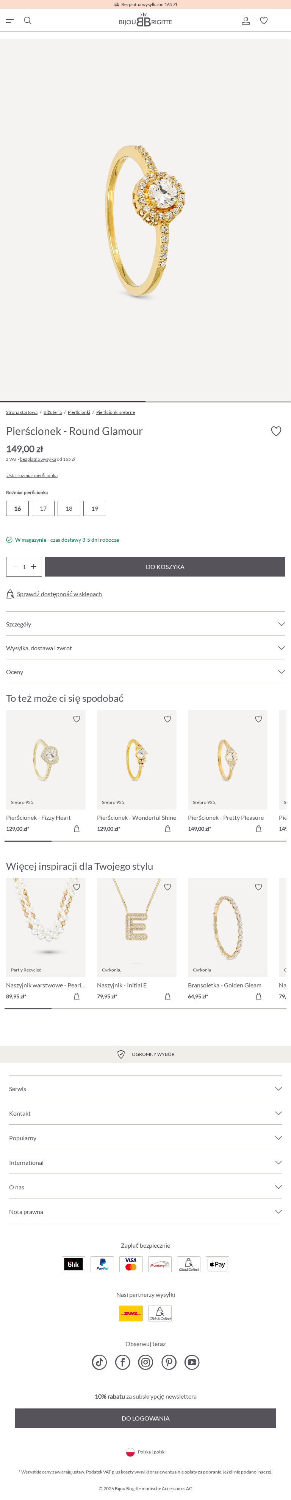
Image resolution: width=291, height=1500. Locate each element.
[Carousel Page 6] (262, 841)
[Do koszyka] (76, 828)
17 (43, 508)
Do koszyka (165, 566)
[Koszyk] (282, 21)
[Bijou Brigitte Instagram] (145, 1362)
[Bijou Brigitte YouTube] (191, 1362)
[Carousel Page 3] (122, 841)
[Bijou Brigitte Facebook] (122, 1362)
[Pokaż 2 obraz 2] (218, 401)
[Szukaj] (27, 21)
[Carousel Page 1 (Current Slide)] (28, 841)
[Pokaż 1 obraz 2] (73, 401)
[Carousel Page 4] (169, 841)
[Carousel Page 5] (215, 841)
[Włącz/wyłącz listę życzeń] (276, 431)
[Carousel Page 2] (75, 841)
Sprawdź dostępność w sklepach (59, 594)
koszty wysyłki (135, 1472)
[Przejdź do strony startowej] (145, 19)
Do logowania (146, 1418)
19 (94, 508)
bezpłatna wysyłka (38, 459)
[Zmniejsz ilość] (14, 567)
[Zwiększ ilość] (33, 567)
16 (17, 508)
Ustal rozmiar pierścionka (32, 475)
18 (69, 508)
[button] (245, 21)
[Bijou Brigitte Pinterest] (168, 1362)
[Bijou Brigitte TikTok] (99, 1362)
